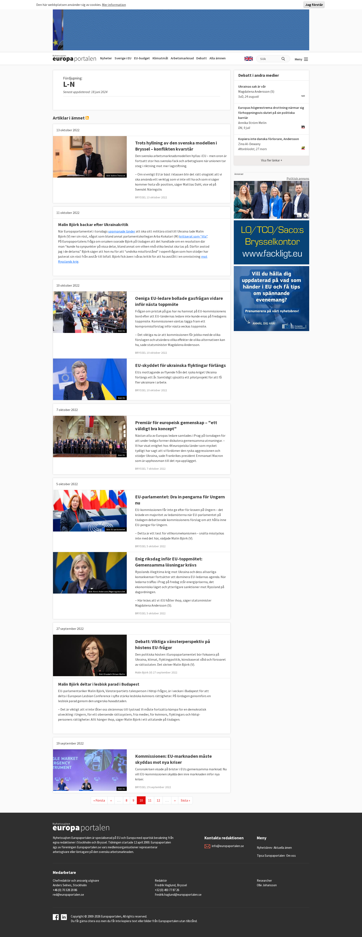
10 (142, 800)
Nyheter (106, 58)
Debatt (201, 58)
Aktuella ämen (283, 848)
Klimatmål (160, 58)
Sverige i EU (123, 58)
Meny (298, 59)
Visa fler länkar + (271, 160)
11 (151, 800)
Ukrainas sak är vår (252, 86)
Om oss (291, 856)
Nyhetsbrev (264, 848)
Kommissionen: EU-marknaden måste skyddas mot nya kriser (173, 759)
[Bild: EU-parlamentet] (90, 510)
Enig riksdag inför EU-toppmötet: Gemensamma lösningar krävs (168, 562)
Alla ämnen (217, 58)
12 (159, 800)
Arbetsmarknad (182, 58)
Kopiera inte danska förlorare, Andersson (268, 139)
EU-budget (142, 58)
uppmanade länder (121, 231)
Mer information (114, 5)
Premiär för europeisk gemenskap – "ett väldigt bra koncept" (176, 425)
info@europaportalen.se (228, 846)
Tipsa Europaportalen (271, 856)
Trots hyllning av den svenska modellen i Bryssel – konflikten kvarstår (176, 146)
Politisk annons (298, 178)
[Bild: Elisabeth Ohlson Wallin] (90, 655)
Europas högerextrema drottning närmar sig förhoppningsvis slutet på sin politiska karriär (271, 112)
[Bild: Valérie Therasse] (90, 156)
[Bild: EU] (90, 312)
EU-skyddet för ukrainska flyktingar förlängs (180, 365)
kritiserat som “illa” (193, 236)
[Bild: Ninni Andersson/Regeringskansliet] (90, 572)
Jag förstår (314, 5)
